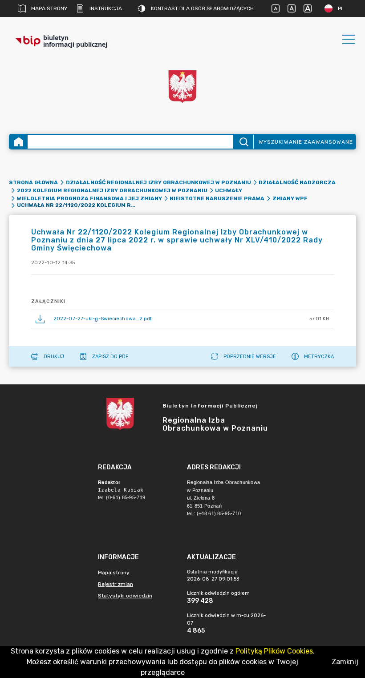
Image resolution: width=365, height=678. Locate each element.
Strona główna (33, 182)
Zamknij (345, 662)
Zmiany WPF (290, 198)
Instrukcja (105, 8)
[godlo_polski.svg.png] (182, 86)
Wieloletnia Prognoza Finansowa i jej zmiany (89, 198)
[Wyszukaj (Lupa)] (243, 142)
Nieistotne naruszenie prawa (217, 198)
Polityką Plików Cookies (274, 651)
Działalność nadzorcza (297, 182)
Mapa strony (49, 8)
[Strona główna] (19, 141)
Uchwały (228, 190)
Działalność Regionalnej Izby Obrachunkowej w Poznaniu (158, 182)
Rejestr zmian (115, 584)
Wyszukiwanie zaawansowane (306, 142)
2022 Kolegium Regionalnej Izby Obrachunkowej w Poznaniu (112, 190)
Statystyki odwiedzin (125, 596)
